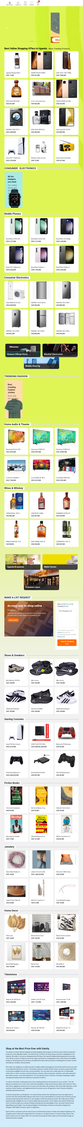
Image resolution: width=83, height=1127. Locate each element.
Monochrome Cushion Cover (63, 935)
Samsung (41, 1101)
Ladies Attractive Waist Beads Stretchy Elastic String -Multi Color (38, 872)
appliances (17, 1086)
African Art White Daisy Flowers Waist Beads (63, 872)
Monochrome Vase (37, 935)
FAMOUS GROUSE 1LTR (13, 541)
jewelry (67, 1069)
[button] (7, 28)
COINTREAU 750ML (37, 513)
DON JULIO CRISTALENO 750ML (38, 129)
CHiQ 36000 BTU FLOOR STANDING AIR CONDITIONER (13, 302)
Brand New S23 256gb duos (63, 239)
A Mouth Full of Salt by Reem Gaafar (63, 808)
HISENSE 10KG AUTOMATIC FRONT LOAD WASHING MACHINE (13, 129)
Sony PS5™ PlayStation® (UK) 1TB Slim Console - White (13, 158)
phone (44, 1094)
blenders (69, 1088)
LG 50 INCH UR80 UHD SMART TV (63, 478)
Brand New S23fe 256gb (13, 239)
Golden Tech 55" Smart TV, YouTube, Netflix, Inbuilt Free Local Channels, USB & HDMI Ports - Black (38, 999)
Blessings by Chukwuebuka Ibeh (13, 836)
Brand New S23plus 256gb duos (63, 267)
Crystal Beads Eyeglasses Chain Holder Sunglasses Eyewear (63, 900)
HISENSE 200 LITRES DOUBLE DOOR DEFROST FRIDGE (63, 331)
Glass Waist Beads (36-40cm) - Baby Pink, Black (13, 872)
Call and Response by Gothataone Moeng (38, 836)
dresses (41, 1073)
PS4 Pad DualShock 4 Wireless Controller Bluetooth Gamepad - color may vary (13, 772)
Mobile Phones (12, 213)
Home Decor (11, 910)
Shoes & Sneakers (14, 655)
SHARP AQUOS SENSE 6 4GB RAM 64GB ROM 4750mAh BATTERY (38, 73)
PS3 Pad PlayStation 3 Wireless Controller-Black (63, 772)
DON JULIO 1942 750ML (63, 73)
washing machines (12, 1090)
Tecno (51, 1101)
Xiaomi (64, 1101)
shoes (56, 1069)
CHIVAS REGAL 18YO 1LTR (13, 513)
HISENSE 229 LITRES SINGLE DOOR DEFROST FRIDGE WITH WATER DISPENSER (63, 302)
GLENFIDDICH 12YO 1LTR (63, 541)
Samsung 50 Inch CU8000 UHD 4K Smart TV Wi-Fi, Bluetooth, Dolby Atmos (13, 449)
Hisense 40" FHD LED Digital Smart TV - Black (38, 1028)
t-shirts (16, 1073)
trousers (23, 1073)
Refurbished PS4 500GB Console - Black (38, 772)
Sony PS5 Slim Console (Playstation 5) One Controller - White (13, 744)
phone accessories (55, 1105)
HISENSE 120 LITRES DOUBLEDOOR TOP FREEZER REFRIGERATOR (13, 331)
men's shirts (10, 1073)
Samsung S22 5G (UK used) (63, 129)
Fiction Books (12, 783)
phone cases (26, 1107)
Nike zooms (35, 680)
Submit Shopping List (67, 643)
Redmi (69, 1101)
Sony (59, 1101)
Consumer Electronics (16, 277)
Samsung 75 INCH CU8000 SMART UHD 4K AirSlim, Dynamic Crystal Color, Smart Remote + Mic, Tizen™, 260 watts (38, 449)
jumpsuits (51, 1073)
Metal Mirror (60, 964)
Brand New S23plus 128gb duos (38, 267)
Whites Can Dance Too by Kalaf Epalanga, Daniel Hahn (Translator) (63, 836)
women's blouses (32, 1073)
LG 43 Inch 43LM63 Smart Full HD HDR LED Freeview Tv (13, 478)
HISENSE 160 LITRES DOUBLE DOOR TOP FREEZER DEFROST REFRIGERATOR (38, 331)
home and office (40, 1086)
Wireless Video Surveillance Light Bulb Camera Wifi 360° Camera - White (38, 158)
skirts (46, 1073)
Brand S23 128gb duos (13, 267)
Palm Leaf (9, 935)
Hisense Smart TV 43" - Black (63, 999)
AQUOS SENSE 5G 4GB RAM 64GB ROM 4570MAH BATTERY (63, 101)
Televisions (10, 974)
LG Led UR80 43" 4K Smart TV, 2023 (38, 478)
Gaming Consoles (14, 719)
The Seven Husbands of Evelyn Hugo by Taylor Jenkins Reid (13, 808)
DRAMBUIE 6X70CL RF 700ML (63, 513)
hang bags (66, 1075)
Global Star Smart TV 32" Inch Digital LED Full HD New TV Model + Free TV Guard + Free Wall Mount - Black (63, 1028)
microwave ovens (41, 1088)
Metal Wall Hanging (12, 964)
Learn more (13, 620)
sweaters (62, 1069)
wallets (72, 1075)
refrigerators (51, 1088)
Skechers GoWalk (36, 709)
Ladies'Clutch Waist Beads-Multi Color (13, 900)
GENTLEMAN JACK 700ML (38, 541)
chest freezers (61, 1088)
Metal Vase (35, 964)
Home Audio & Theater (16, 424)
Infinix (47, 1101)
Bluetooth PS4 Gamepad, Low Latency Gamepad (63, 744)
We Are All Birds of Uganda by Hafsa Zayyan (38, 808)
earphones (35, 1107)
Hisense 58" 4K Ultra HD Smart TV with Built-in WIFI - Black (13, 999)
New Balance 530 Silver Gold (13, 680)
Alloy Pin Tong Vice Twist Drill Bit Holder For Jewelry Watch (38, 900)
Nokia (35, 1101)
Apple (56, 1101)
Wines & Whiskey (13, 488)
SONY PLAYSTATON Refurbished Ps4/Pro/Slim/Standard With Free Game (38, 744)
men (27, 1071)
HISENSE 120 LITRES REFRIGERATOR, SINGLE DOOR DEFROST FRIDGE (38, 302)
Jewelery (9, 846)
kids (38, 1071)
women (31, 1071)
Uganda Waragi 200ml (13, 73)
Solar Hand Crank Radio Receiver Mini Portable (63, 158)
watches (52, 1075)
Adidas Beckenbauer (12, 709)
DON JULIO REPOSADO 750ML (13, 101)
